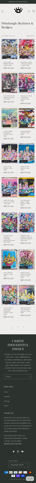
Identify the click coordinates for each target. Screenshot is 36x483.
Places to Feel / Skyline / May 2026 (25, 168)
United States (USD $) (17, 465)
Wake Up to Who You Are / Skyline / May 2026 (9, 202)
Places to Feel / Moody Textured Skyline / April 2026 (26, 275)
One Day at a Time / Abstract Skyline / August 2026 (26, 63)
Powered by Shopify (22, 479)
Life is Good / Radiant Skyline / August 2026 (9, 63)
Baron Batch (15, 479)
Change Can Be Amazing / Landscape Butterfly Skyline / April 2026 (9, 239)
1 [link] (12, 327)
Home (6, 392)
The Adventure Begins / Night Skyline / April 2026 (25, 203)
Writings (7, 401)
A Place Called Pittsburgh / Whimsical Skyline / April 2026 (8, 311)
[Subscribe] (30, 376)
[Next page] (23, 327)
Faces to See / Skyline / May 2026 (8, 168)
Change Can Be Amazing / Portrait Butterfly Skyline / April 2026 (26, 238)
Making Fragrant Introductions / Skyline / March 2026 (26, 310)
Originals (7, 396)
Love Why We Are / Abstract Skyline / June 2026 (9, 97)
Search (6, 406)
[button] (2, 11)
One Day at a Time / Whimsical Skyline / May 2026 (26, 98)
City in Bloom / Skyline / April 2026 (8, 274)
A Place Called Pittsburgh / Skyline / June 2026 (8, 134)
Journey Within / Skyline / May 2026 (26, 133)
